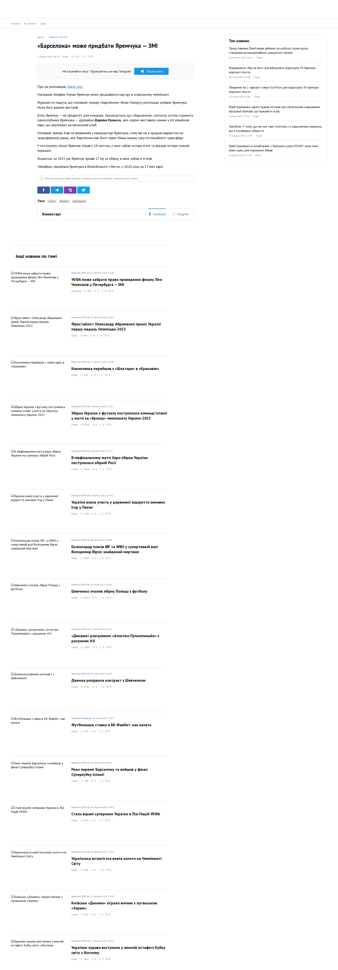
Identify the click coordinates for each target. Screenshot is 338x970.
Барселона (79, 201)
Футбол (64, 201)
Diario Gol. (75, 86)
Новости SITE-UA (58, 37)
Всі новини (30, 23)
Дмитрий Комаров (81, 718)
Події (259, 57)
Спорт (43, 23)
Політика (76, 290)
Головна (15, 23)
